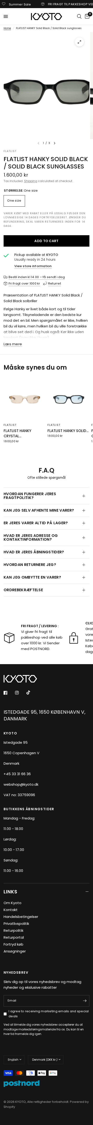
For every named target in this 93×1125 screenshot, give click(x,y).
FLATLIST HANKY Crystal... (17, 433)
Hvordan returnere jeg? (30, 564)
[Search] (79, 16)
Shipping (30, 181)
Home (7, 28)
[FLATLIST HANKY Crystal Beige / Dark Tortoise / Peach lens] (25, 399)
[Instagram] (20, 692)
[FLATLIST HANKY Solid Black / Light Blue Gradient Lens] (68, 399)
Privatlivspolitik (16, 923)
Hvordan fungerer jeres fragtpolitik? (30, 495)
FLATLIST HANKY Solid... (67, 430)
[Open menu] (5, 16)
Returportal (14, 937)
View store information (33, 266)
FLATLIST (10, 425)
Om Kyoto (12, 902)
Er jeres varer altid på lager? (36, 523)
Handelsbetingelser (21, 916)
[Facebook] (9, 692)
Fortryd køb (13, 944)
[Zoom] (79, 41)
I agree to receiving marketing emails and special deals (49, 1013)
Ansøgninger (15, 951)
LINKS (10, 891)
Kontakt (11, 909)
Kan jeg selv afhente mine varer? (39, 510)
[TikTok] (31, 692)
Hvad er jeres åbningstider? (34, 552)
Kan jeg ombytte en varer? (32, 577)
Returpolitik (13, 930)
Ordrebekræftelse (23, 590)
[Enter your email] (84, 1001)
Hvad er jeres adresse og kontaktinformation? (31, 537)
